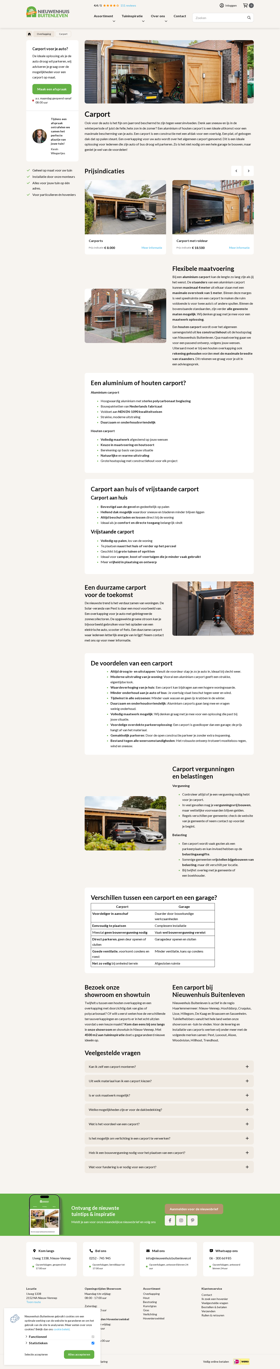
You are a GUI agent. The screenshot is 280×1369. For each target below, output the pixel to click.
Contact (180, 16)
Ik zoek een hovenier (214, 1299)
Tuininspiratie (132, 16)
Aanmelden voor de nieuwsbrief (194, 1209)
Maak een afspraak (52, 89)
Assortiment (103, 16)
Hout (146, 1298)
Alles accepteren (79, 1354)
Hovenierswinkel (153, 1318)
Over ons (158, 16)
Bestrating (150, 1302)
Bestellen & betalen (214, 1307)
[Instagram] (181, 1220)
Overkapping (151, 1293)
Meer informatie (152, 247)
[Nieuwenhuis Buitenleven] (47, 11)
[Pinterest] (192, 1220)
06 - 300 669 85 (220, 1258)
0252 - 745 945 (100, 1258)
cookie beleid (61, 1329)
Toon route (33, 1302)
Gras (146, 1310)
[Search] (249, 17)
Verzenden (208, 1311)
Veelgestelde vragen (214, 1303)
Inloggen (231, 5)
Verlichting (150, 1314)
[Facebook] (170, 1220)
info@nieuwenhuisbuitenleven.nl (168, 1258)
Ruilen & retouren (212, 1315)
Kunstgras (150, 1306)
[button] (236, 171)
